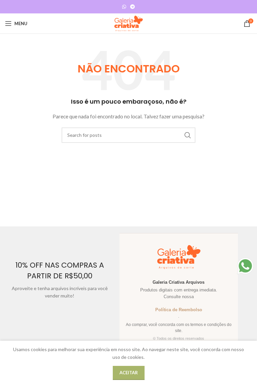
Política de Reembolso (178, 309)
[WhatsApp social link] (124, 6)
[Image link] (245, 265)
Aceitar (128, 372)
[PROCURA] (187, 135)
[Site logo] (128, 23)
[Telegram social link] (132, 6)
